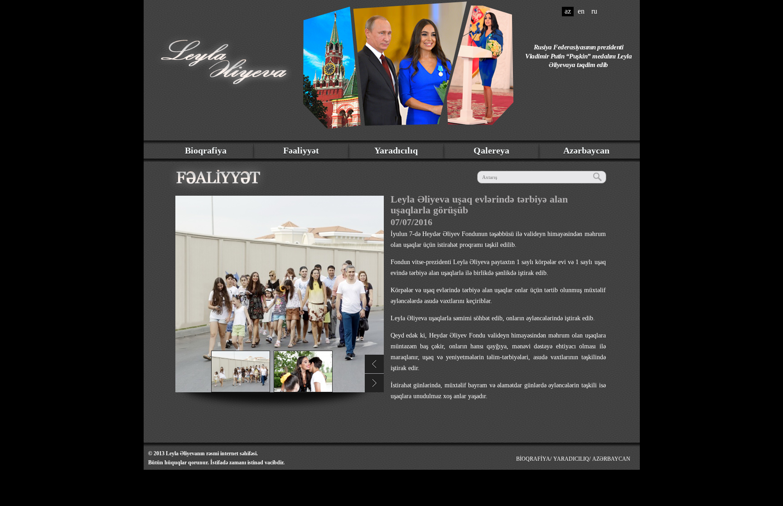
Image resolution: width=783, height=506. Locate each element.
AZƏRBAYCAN (611, 459)
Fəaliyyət (301, 150)
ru (594, 11)
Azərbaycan (586, 150)
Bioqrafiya (206, 150)
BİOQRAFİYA (533, 459)
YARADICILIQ (571, 459)
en (581, 11)
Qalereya (491, 150)
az (568, 11)
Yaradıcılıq (396, 150)
